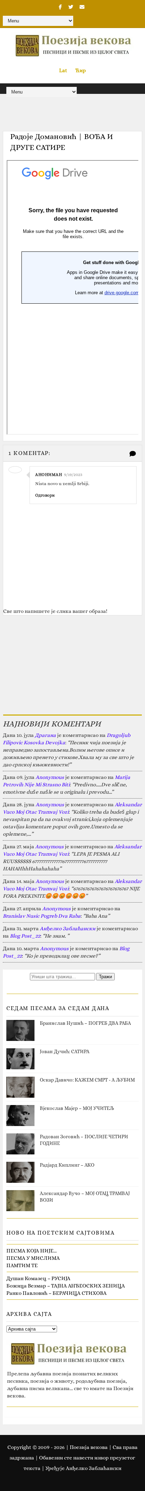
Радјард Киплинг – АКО (67, 1165)
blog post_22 (25, 936)
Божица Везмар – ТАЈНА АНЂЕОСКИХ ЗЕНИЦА (65, 1286)
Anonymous (50, 777)
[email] (82, 7)
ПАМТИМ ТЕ (22, 1265)
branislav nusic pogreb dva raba (42, 916)
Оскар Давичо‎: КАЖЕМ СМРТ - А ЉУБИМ (87, 1080)
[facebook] (60, 7)
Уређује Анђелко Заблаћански (83, 1468)
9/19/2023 (73, 474)
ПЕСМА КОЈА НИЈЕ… (31, 1251)
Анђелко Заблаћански (67, 928)
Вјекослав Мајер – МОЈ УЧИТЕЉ (77, 1108)
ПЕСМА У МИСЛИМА (33, 1258)
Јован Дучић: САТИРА (64, 1051)
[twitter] (71, 7)
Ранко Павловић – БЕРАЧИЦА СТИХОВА (56, 1293)
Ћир (80, 70)
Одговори (45, 495)
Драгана (45, 735)
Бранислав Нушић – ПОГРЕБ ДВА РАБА (85, 1023)
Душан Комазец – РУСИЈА (38, 1278)
